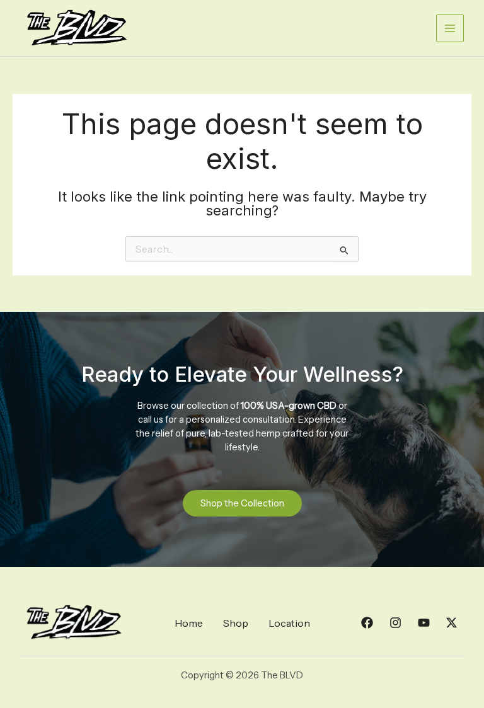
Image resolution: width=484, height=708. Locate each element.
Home (189, 623)
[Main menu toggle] (450, 28)
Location (289, 623)
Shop (235, 623)
